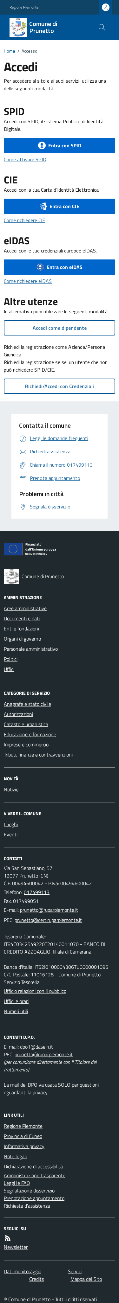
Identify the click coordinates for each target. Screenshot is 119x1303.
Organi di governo (22, 638)
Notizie (11, 789)
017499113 (37, 892)
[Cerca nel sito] (101, 27)
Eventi (10, 834)
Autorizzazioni (18, 714)
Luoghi (11, 824)
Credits (36, 1279)
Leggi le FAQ (17, 1183)
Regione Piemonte (24, 7)
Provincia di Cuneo (23, 1136)
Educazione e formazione (30, 734)
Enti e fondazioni (21, 628)
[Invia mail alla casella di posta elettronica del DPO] (36, 1047)
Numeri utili (16, 1011)
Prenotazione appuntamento (34, 1198)
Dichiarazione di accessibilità (33, 1166)
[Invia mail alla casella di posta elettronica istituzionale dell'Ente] (49, 910)
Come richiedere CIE (24, 220)
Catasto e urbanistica (26, 724)
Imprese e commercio (26, 744)
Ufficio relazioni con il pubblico (35, 991)
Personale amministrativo (31, 649)
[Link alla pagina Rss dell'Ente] (7, 1238)
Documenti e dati (22, 618)
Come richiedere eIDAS (28, 281)
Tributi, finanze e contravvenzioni (38, 754)
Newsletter (16, 1247)
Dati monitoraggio (22, 1271)
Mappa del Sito (86, 1279)
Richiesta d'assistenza (27, 1206)
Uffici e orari (16, 1001)
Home (9, 51)
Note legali (15, 1156)
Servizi (75, 1271)
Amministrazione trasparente (34, 1175)
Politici (10, 659)
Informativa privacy (24, 1146)
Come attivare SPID (25, 159)
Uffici (9, 669)
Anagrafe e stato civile (27, 704)
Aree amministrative (25, 608)
